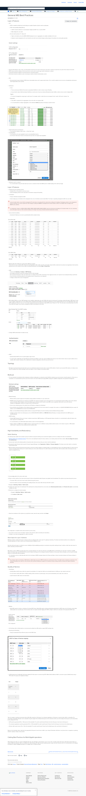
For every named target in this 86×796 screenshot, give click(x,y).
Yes (21, 755)
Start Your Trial (58, 778)
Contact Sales (81, 2)
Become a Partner (41, 777)
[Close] (35, 790)
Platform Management (23, 11)
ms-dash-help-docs (57, 764)
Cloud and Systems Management (30, 764)
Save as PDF (77, 18)
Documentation (70, 777)
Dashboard (64, 2)
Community (70, 2)
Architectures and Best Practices (65, 11)
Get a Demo (57, 777)
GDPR (27, 781)
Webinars (69, 775)
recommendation (65, 764)
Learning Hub (70, 779)
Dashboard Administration (37, 11)
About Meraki (29, 775)
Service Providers (41, 779)
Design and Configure (50, 11)
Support (75, 2)
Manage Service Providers (43, 778)
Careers (27, 777)
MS (52, 764)
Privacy (27, 778)
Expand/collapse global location (77, 11)
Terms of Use (29, 782)
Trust (27, 779)
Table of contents (71, 21)
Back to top (10, 751)
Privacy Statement (6, 793)
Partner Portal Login (42, 775)
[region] (18, 792)
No (26, 755)
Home (13, 11)
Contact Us (57, 775)
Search (9, 8)
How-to (14, 764)
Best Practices (48, 764)
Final (41, 764)
